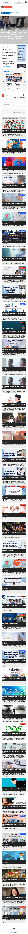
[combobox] (19, 2)
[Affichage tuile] (3, 95)
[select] (24, 101)
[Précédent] (3, 81)
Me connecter (6, 12)
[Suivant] (24, 81)
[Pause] (25, 71)
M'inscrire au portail (7, 6)
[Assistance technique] (25, 2)
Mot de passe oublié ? (14, 12)
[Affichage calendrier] (5, 95)
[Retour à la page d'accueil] (5, 2)
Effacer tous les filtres (20, 112)
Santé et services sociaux (11, 118)
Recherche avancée (21, 97)
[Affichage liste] (7, 95)
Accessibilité (14, 932)
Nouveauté (5, 71)
